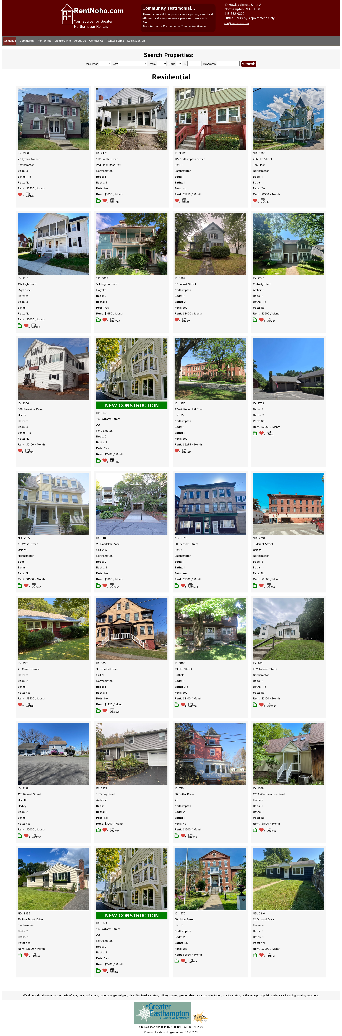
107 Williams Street (108, 419)
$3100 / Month (188, 699)
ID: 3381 (23, 663)
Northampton (104, 171)
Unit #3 (257, 550)
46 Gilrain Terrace (29, 669)
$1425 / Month (109, 704)
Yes (259, 189)
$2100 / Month (31, 445)
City (115, 64)
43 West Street (28, 544)
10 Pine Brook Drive (30, 919)
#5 (176, 800)
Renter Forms (115, 41)
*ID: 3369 (259, 153)
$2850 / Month (188, 955)
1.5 (24, 177)
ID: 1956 (180, 404)
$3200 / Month (109, 824)
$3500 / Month (31, 699)
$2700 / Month (109, 454)
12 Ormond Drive (263, 919)
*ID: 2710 (259, 538)
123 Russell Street (29, 794)
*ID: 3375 (24, 914)
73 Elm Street (183, 669)
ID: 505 (101, 663)
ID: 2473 (101, 153)
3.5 (181, 687)
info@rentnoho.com (236, 23)
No (23, 183)
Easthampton (26, 165)
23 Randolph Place (108, 544)
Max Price (92, 64)
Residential (9, 41)
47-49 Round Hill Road (189, 409)
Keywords (210, 64)
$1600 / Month (188, 579)
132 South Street (107, 159)
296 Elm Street (262, 159)
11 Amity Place (262, 284)
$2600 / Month (266, 314)
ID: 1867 (180, 278)
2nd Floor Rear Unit (108, 165)
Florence (23, 296)
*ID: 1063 (102, 278)
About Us (80, 41)
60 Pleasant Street (186, 544)
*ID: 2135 (24, 538)
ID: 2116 (23, 278)
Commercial (27, 41)
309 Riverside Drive (30, 409)
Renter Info (44, 41)
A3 (98, 935)
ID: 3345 (101, 413)
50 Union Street (185, 919)
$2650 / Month (266, 427)
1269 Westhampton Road (269, 794)
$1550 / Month (266, 194)
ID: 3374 (101, 923)
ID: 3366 (23, 404)
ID (185, 64)
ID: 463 (258, 663)
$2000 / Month (31, 320)
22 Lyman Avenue (29, 159)
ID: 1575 (180, 914)
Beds (172, 64)
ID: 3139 (23, 788)
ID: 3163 (180, 663)
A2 (98, 425)
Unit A (178, 550)
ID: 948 (101, 538)
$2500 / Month (31, 189)
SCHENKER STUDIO (182, 1027)
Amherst (258, 290)
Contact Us (96, 41)
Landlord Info (63, 41)
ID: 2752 (258, 404)
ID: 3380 (23, 153)
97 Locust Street (185, 284)
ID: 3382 (180, 153)
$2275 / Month (188, 445)
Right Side (24, 290)
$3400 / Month (188, 314)
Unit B (22, 415)
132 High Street (28, 284)
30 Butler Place (184, 794)
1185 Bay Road (105, 794)
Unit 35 (179, 415)
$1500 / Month (31, 579)
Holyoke (101, 290)
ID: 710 (179, 788)
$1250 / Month (188, 194)
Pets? (152, 64)
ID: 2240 (258, 278)
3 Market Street (263, 544)
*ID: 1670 (180, 538)
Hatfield (179, 675)
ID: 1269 (258, 788)
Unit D (179, 165)
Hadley (22, 806)
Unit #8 (22, 550)
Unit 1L (100, 675)
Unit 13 (179, 925)
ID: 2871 (101, 788)
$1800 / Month (109, 579)
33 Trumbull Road (107, 669)
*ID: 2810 (259, 914)
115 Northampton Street (190, 159)
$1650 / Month (109, 194)
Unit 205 (101, 550)
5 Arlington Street (107, 284)
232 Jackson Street (265, 669)
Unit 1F (22, 800)
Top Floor (259, 165)
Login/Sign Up (136, 41)
